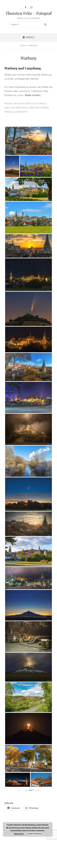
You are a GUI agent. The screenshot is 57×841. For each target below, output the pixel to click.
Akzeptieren (34, 833)
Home (23, 45)
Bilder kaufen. (33, 95)
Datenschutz (19, 834)
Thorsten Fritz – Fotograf (29, 13)
